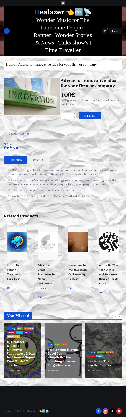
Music (10, 348)
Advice (25, 133)
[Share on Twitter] (8, 148)
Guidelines (67, 348)
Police (108, 336)
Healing (52, 352)
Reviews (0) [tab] (38, 159)
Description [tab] (15, 159)
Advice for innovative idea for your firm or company (57, 64)
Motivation (72, 352)
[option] (22, 350)
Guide (58, 348)
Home (10, 64)
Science (62, 356)
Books (51, 348)
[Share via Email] (17, 148)
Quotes (112, 340)
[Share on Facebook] (5, 148)
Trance (11, 352)
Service (101, 344)
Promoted (19, 348)
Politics (93, 340)
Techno (29, 348)
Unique (19, 352)
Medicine (61, 352)
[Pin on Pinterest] (11, 148)
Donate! (115, 31)
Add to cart (90, 116)
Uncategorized (96, 348)
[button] (115, 317)
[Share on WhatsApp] (14, 148)
